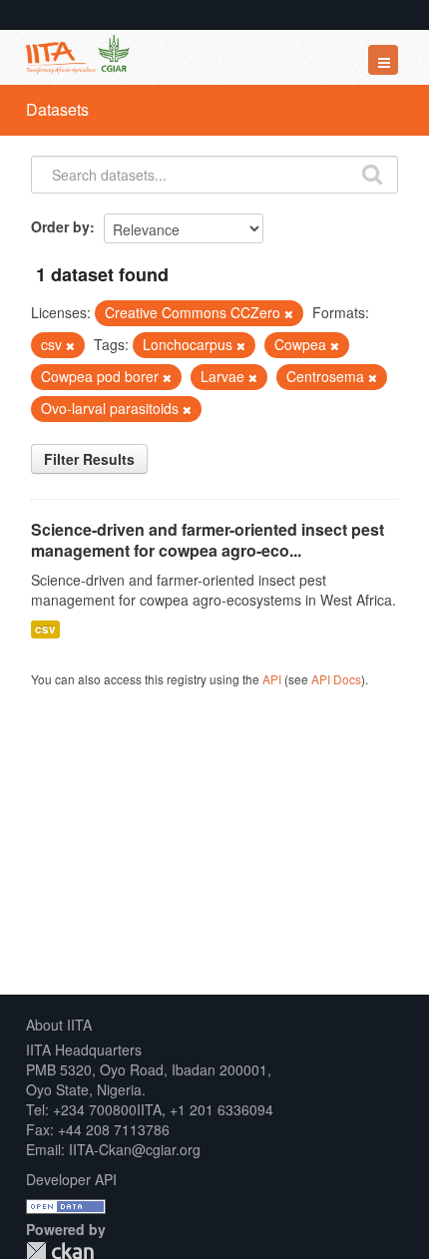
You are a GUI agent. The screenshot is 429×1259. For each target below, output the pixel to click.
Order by (60, 226)
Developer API (71, 1179)
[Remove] (288, 313)
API (271, 678)
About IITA (59, 1025)
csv (45, 629)
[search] (372, 173)
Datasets (57, 109)
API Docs (336, 678)
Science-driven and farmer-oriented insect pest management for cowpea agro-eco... (207, 540)
